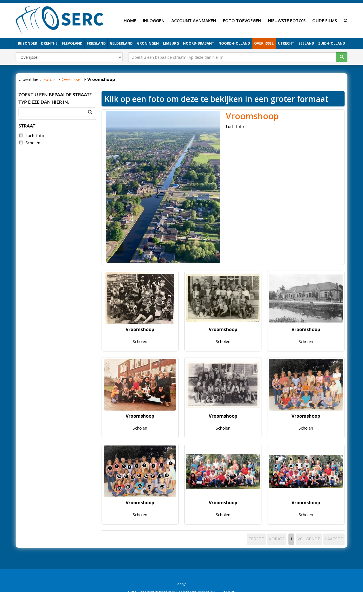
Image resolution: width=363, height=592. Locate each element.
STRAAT (26, 126)
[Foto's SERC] (60, 19)
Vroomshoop (252, 116)
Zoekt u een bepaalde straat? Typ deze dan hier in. (55, 98)
